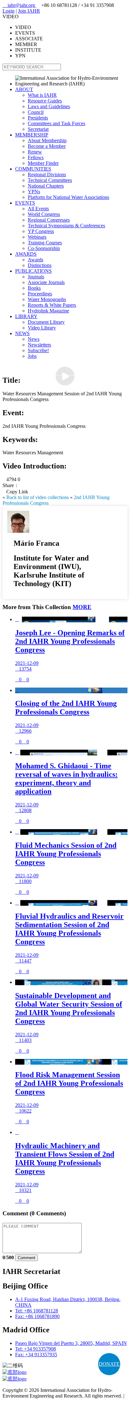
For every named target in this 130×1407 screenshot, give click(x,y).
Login (9, 11)
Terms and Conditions (24, 1401)
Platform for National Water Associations (68, 197)
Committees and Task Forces (56, 123)
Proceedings (40, 293)
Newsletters (39, 344)
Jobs (32, 356)
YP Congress (41, 231)
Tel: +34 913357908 (35, 1349)
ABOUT (24, 89)
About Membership (47, 140)
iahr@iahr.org (19, 5)
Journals (36, 276)
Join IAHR (29, 11)
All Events (38, 208)
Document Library (46, 322)
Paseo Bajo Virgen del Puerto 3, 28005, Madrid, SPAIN (71, 1343)
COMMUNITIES (33, 169)
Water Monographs (47, 299)
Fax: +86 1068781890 (37, 1316)
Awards (35, 259)
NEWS (22, 333)
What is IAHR (42, 95)
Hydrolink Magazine (48, 310)
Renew (35, 151)
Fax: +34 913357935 (36, 1354)
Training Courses (45, 242)
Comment (26, 1257)
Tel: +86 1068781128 (36, 1310)
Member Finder (43, 163)
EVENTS (25, 203)
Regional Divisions (47, 174)
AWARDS (26, 254)
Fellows (36, 157)
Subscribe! (38, 350)
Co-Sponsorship (44, 248)
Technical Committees (50, 180)
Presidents (38, 117)
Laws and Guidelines (49, 106)
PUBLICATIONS (33, 271)
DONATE (109, 1364)
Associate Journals (46, 282)
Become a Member (47, 146)
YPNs (34, 191)
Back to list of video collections (37, 497)
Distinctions (39, 265)
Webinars (37, 237)
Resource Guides (45, 100)
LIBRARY (26, 316)
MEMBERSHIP (31, 134)
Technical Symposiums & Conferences (66, 225)
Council (36, 112)
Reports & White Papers (52, 305)
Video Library (42, 327)
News (33, 339)
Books (34, 288)
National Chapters (46, 186)
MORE (82, 607)
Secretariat (38, 129)
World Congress (44, 214)
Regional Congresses (49, 220)
